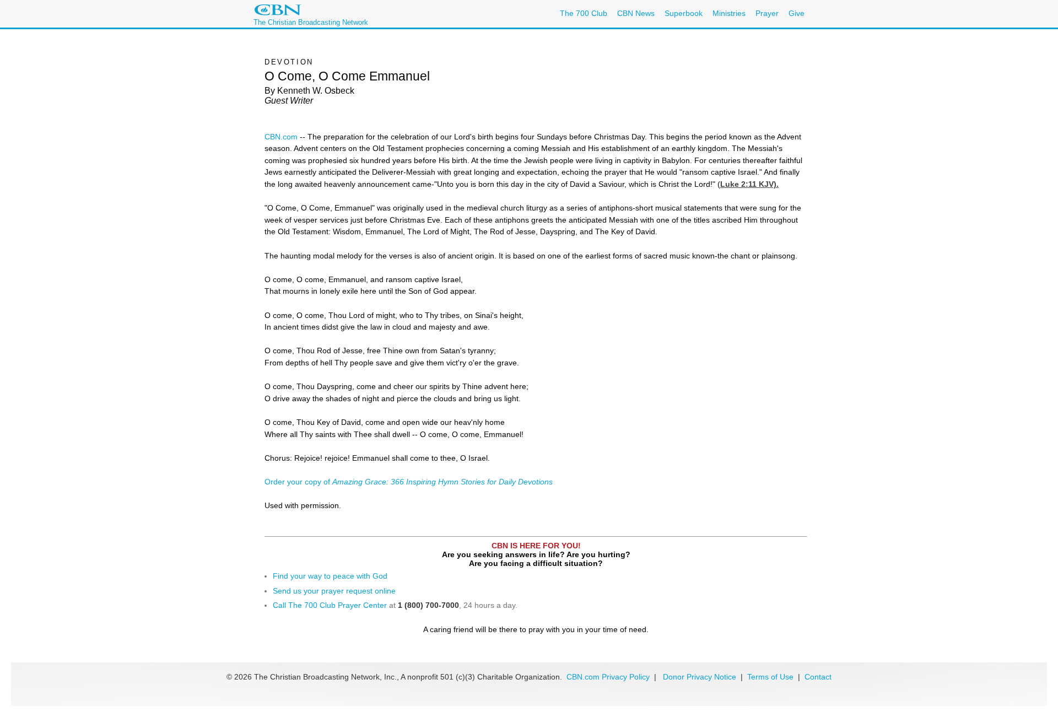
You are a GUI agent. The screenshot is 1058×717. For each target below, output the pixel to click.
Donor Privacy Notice (699, 676)
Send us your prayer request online (334, 590)
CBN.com (281, 136)
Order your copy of (408, 481)
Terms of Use (771, 676)
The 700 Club (583, 13)
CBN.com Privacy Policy (608, 676)
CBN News (636, 13)
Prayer (767, 13)
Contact (818, 676)
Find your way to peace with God (330, 576)
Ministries (729, 13)
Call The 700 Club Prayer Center (330, 605)
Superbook (684, 13)
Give (797, 13)
